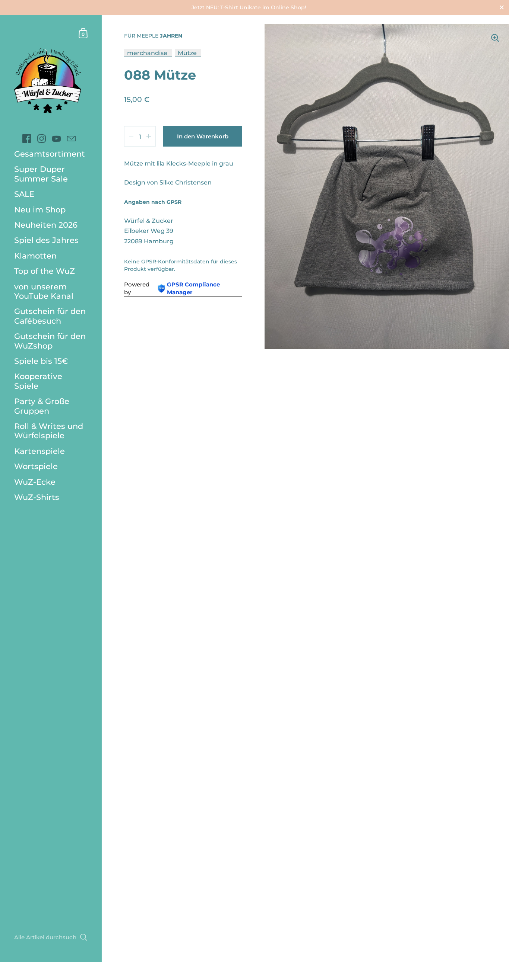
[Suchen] (84, 937)
